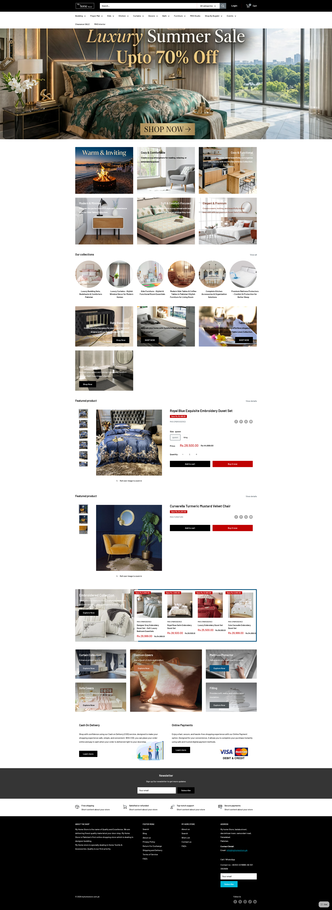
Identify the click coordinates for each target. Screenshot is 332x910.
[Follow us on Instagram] (245, 902)
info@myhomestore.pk (237, 850)
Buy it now (232, 464)
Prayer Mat (95, 16)
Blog (145, 833)
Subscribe (186, 790)
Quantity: (174, 454)
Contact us (186, 842)
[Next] (256, 615)
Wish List (186, 837)
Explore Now (89, 612)
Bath (164, 16)
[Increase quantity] (196, 454)
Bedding (79, 16)
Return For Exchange (152, 846)
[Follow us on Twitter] (240, 902)
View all (253, 254)
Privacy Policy (149, 842)
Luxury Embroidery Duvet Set (210, 625)
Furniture (178, 16)
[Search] (223, 6)
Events (230, 16)
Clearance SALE (82, 24)
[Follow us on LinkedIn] (255, 902)
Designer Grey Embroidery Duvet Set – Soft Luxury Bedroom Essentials (148, 628)
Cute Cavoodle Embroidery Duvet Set (239, 626)
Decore (151, 16)
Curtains (137, 16)
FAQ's (145, 858)
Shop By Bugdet (212, 16)
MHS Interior (99, 24)
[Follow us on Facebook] (235, 902)
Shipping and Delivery (152, 850)
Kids (109, 16)
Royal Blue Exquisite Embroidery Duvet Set (201, 411)
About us (147, 837)
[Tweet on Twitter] (246, 421)
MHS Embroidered (178, 422)
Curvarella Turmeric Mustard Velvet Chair (200, 506)
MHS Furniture (176, 517)
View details (251, 401)
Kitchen (122, 16)
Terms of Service (150, 854)
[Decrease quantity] (182, 454)
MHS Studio (195, 16)
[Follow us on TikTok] (250, 902)
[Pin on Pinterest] (241, 421)
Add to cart (190, 464)
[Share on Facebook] (236, 421)
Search (146, 829)
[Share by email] (251, 421)
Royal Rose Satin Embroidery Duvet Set (179, 626)
